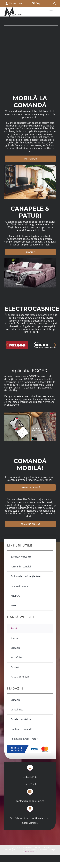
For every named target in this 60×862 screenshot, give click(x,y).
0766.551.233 (30, 784)
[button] (54, 3)
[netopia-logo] (29, 746)
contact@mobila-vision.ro (30, 801)
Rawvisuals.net (31, 852)
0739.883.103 (30, 777)
